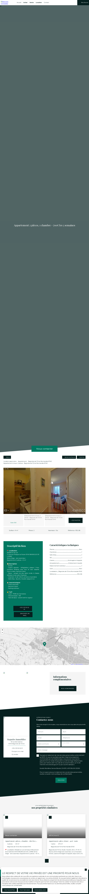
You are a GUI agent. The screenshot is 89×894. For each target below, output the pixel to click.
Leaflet (72, 664)
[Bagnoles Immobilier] (7, 2)
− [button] (2, 632)
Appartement (22, 461)
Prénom (40, 732)
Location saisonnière (10, 461)
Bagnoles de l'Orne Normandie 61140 (40, 461)
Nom (64, 732)
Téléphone (66, 738)
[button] (76, 520)
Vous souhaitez (66, 742)
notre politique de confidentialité (12, 885)
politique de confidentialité (63, 774)
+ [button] (2, 630)
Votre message (42, 750)
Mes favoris (84, 2)
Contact (46, 2)
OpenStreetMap (79, 664)
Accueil (19, 2)
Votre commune (43, 744)
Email (39, 738)
